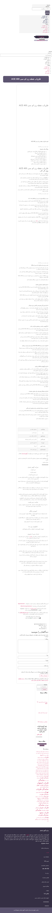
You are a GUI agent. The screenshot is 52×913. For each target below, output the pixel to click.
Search (48, 5)
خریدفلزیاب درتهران (45, 759)
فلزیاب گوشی (40, 771)
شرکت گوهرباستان (41, 765)
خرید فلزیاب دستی (42, 760)
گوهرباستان (24, 453)
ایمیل (46, 660)
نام (47, 655)
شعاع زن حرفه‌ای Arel (42, 721)
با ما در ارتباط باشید (41, 40)
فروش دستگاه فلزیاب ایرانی (44, 766)
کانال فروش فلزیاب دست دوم (43, 819)
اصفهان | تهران (41, 36)
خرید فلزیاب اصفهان (40, 757)
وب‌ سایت (46, 665)
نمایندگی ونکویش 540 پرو (40, 817)
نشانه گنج (45, 21)
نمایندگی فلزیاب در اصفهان (39, 796)
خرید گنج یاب (41, 762)
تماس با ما (45, 22)
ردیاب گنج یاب (44, 17)
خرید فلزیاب (45, 16)
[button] (34, 24)
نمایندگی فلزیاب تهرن (40, 792)
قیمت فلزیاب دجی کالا (39, 773)
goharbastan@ (21, 603)
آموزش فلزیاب (33, 608)
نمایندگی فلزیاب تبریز (44, 787)
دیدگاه (46, 639)
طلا (37, 220)
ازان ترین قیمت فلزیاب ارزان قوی (43, 753)
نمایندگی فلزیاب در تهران (43, 798)
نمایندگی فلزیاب (44, 778)
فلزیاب (30, 536)
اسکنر (46, 19)
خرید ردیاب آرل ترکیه (42, 712)
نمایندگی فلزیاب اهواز (43, 785)
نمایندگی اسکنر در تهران (40, 776)
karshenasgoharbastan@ (26, 606)
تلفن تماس (39, 734)
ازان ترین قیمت (39, 751)
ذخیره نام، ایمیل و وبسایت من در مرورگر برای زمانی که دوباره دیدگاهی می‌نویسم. (34, 672)
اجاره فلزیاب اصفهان (45, 751)
